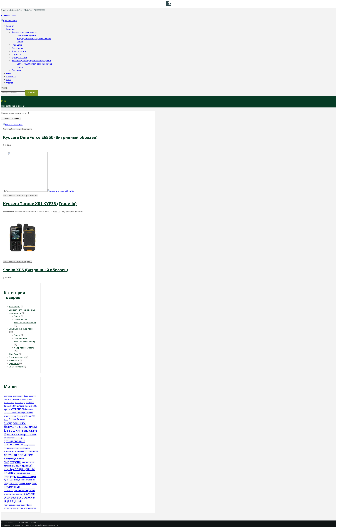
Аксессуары (14, 306)
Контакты (18, 525)
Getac (26, 396)
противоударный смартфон (13, 508)
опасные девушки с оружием (14, 494)
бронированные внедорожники (14, 442)
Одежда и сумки (17, 357)
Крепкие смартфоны (20, 434)
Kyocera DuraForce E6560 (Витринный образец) (50, 137)
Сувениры (14, 363)
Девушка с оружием (20, 426)
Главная (5, 106)
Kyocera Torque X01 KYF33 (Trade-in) (40, 203)
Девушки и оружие (20, 430)
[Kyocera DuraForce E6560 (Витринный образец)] (13, 124)
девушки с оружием (18, 454)
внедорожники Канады (20, 448)
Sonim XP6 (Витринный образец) (35, 269)
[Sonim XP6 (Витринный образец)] (23, 258)
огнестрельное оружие (19, 490)
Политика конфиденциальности (42, 525)
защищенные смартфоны (14, 460)
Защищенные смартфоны (21, 329)
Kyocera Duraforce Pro (19, 399)
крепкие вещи (25, 476)
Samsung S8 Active (10, 416)
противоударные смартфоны (18, 505)
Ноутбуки (13, 354)
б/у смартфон (9, 438)
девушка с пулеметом (29, 451)
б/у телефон (19, 438)
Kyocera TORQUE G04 (15, 409)
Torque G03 (30, 416)
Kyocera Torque (20, 403)
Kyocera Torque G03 (26, 406)
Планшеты (14, 360)
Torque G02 (21, 416)
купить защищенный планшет (19, 479)
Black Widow (8, 396)
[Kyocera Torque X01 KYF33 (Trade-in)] (28, 191)
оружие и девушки (19, 499)
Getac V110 (7, 399)
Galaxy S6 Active (18, 396)
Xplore (6, 420)
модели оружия (15, 483)
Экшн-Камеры (16, 366)
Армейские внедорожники (15, 421)
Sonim (17, 316)
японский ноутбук (30, 508)
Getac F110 (32, 396)
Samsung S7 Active (24, 412)
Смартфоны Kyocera (24, 348)
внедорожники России (12, 451)
